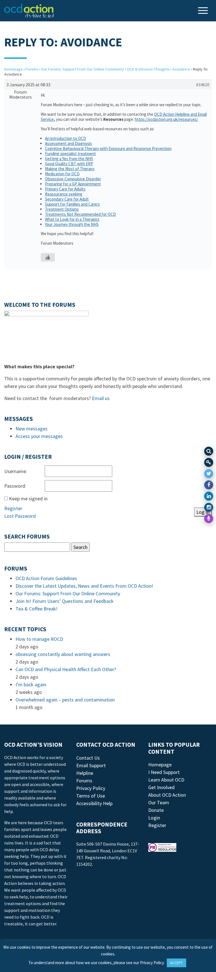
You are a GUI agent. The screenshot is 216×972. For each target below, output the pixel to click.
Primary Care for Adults (65, 189)
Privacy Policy (90, 788)
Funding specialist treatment (70, 153)
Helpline (84, 773)
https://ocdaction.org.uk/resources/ (166, 119)
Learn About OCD (166, 779)
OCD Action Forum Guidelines (46, 578)
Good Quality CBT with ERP (69, 163)
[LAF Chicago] (29, 10)
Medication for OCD (62, 173)
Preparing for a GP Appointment (73, 184)
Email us (101, 398)
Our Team (158, 802)
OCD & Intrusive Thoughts (148, 69)
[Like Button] (48, 257)
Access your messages (39, 436)
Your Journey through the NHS (72, 224)
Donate (156, 810)
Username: (15, 471)
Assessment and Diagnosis (68, 143)
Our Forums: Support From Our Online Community (82, 69)
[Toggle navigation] (204, 11)
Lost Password (20, 516)
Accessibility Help (94, 803)
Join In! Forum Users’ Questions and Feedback (64, 601)
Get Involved (161, 787)
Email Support (91, 765)
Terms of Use (90, 795)
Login (154, 817)
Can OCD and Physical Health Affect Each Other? (65, 669)
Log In (203, 512)
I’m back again (30, 684)
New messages (31, 428)
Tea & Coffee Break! (36, 608)
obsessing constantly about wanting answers (62, 654)
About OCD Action (167, 795)
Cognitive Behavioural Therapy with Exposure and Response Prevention (108, 148)
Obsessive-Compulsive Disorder (73, 178)
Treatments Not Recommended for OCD (80, 214)
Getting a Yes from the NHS (69, 158)
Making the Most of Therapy (69, 168)
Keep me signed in (28, 498)
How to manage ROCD (39, 639)
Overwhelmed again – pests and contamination (65, 699)
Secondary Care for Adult (67, 199)
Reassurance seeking (63, 194)
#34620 (203, 84)
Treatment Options (62, 209)
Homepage (13, 69)
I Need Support (164, 772)
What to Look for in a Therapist (72, 219)
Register (13, 508)
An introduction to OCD (65, 138)
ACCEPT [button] (176, 962)
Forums (32, 69)
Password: (15, 486)
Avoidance (181, 69)
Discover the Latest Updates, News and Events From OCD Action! (84, 586)
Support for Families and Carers (72, 204)
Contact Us (88, 758)
